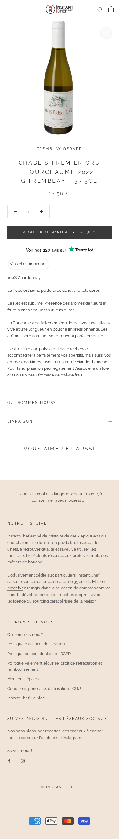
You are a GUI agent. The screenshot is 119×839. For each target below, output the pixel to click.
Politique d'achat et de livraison (36, 644)
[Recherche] (100, 9)
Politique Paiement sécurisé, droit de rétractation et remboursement (54, 666)
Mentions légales (23, 678)
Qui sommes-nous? (31, 403)
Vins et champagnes (28, 264)
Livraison (20, 421)
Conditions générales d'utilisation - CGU (44, 688)
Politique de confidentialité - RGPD (39, 653)
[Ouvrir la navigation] (8, 9)
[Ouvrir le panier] (111, 9)
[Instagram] (23, 760)
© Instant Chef (59, 787)
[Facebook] (9, 760)
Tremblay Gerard (60, 149)
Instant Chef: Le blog (26, 698)
